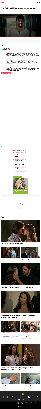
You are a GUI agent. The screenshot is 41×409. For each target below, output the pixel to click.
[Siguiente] (40, 0)
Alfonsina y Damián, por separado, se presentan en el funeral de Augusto (20, 316)
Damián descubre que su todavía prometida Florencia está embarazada (17, 368)
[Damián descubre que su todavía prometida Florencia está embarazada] (20, 355)
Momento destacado (20, 152)
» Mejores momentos (16, 146)
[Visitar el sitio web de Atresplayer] (18, 399)
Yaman (36, 59)
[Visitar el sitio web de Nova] (16, 397)
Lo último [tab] (23, 150)
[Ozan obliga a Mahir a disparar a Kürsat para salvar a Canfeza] (10, 378)
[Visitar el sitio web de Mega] (20, 397)
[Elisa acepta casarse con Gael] (20, 231)
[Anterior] (1, 0)
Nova (2, 146)
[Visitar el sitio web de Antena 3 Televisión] (3, 397)
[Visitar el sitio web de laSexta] (7, 397)
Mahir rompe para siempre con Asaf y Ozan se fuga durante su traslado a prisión (30, 386)
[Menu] (40, 3)
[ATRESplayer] (37, 3)
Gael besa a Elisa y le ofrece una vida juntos (17, 287)
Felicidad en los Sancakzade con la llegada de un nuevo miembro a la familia (20, 162)
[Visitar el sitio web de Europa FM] (33, 397)
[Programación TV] (35, 3)
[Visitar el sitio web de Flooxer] (24, 399)
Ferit (33, 53)
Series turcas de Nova (6, 73)
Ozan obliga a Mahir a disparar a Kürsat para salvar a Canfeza (10, 386)
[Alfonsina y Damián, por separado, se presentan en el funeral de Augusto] (20, 302)
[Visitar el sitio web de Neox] (12, 397)
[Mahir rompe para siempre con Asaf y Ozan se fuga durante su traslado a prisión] (30, 378)
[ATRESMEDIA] (20, 394)
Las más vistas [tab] (16, 150)
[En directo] (33, 3)
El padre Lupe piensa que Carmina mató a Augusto (9, 334)
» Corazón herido (9, 146)
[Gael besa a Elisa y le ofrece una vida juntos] (20, 274)
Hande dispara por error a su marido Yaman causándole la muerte (21, 170)
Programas (7, 5)
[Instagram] (2, 45)
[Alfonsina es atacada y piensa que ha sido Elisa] (10, 252)
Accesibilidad (20, 406)
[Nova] (5, 3)
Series (2, 5)
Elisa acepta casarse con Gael (12, 243)
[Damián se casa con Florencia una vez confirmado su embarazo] (30, 252)
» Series (4, 146)
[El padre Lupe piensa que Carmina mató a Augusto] (10, 326)
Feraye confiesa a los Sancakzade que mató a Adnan (21, 155)
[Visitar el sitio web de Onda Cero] (29, 397)
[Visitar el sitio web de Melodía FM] (37, 397)
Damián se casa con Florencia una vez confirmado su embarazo (29, 259)
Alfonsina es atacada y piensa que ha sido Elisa (10, 259)
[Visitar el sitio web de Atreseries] (25, 397)
